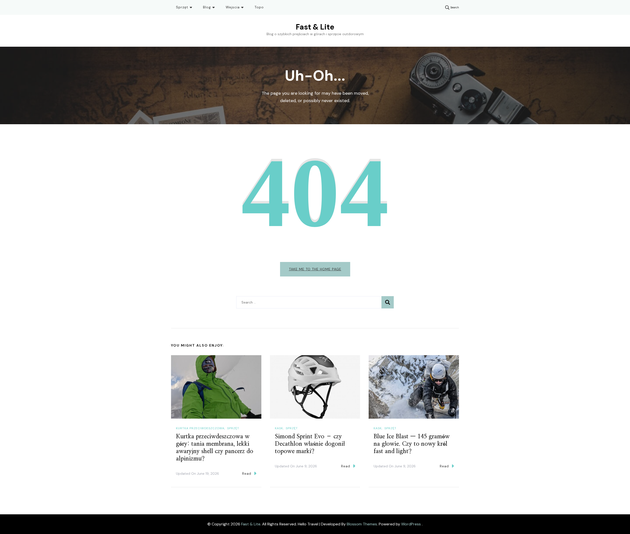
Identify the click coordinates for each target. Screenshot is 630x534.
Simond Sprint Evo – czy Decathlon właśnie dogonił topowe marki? (310, 444)
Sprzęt (182, 7)
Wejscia (233, 7)
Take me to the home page (315, 269)
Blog (207, 7)
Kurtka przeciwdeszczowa (200, 428)
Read (246, 473)
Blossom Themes (362, 524)
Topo (259, 7)
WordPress (411, 524)
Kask (279, 428)
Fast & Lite (315, 27)
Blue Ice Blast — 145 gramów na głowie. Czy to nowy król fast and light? (412, 444)
